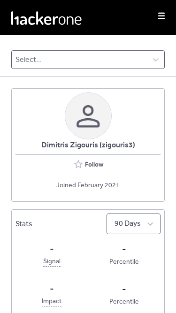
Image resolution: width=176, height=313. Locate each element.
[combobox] (16, 59)
